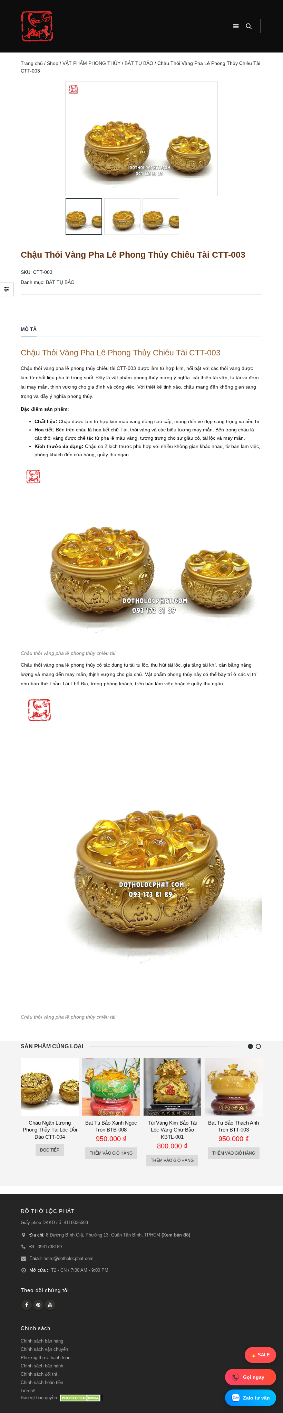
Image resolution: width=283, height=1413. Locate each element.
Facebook (26, 1305)
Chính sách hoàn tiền (42, 1382)
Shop (52, 63)
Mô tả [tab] (29, 329)
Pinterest (38, 1305)
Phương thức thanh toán (45, 1357)
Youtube (50, 1305)
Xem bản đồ (176, 1235)
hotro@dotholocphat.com (68, 1258)
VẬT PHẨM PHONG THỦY (91, 63)
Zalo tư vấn (256, 1398)
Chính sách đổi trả (39, 1374)
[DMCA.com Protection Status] (81, 1397)
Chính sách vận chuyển (44, 1349)
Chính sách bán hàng (42, 1341)
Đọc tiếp (49, 1150)
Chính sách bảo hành (42, 1366)
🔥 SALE (260, 1354)
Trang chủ (32, 63)
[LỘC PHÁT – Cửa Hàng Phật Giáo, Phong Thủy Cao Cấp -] (37, 26)
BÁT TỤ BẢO (139, 63)
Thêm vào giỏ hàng (111, 1153)
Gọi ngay (254, 1377)
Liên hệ (28, 1390)
